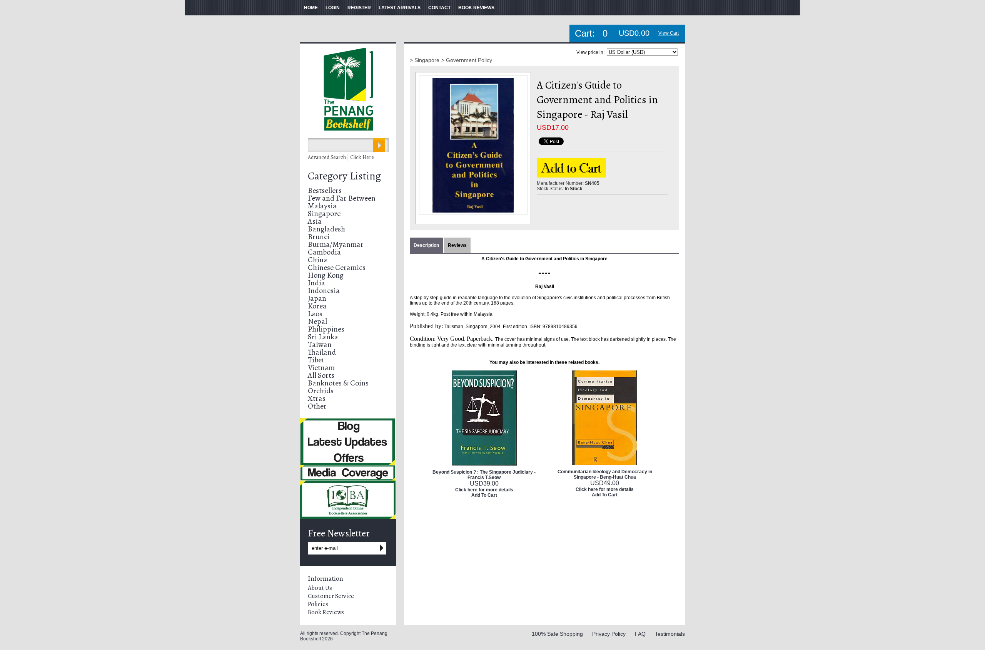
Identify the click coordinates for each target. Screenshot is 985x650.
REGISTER (359, 7)
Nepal (317, 321)
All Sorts (321, 375)
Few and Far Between (342, 198)
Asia (315, 221)
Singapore (324, 213)
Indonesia (324, 290)
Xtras (317, 398)
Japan (317, 298)
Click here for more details (484, 490)
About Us (320, 588)
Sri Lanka (323, 337)
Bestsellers (325, 190)
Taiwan (320, 344)
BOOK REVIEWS (476, 7)
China (317, 260)
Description (426, 245)
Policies (318, 604)
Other (317, 406)
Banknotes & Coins (338, 383)
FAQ (640, 634)
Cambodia (324, 252)
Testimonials (670, 634)
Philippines (326, 329)
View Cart (668, 33)
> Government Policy (466, 60)
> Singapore (424, 60)
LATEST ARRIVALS (400, 7)
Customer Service (331, 596)
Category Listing (344, 176)
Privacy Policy (609, 634)
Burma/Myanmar (336, 244)
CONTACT (439, 7)
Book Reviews (326, 612)
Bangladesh (326, 229)
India (316, 283)
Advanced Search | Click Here (341, 157)
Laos (315, 313)
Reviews (457, 245)
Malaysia (322, 206)
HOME (311, 7)
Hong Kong (326, 275)
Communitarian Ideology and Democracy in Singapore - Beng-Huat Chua (605, 474)
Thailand (322, 352)
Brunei (319, 236)
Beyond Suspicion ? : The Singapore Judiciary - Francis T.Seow (484, 474)
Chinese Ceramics (337, 267)
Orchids (321, 390)
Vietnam (321, 367)
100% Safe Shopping (557, 634)
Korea (317, 306)
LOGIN (333, 7)
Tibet (316, 360)
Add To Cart (484, 495)
